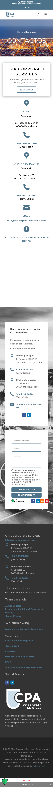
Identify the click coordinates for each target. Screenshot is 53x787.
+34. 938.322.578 (27, 143)
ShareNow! (39, 766)
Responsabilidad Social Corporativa (24, 609)
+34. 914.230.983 (27, 195)
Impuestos (11, 651)
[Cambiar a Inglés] (24, 780)
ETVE (8, 662)
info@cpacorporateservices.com (26, 220)
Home (20, 32)
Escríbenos (26, 89)
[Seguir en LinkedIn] (29, 415)
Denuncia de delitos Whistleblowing (24, 629)
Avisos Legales (13, 606)
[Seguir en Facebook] (24, 415)
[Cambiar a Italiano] (28, 780)
